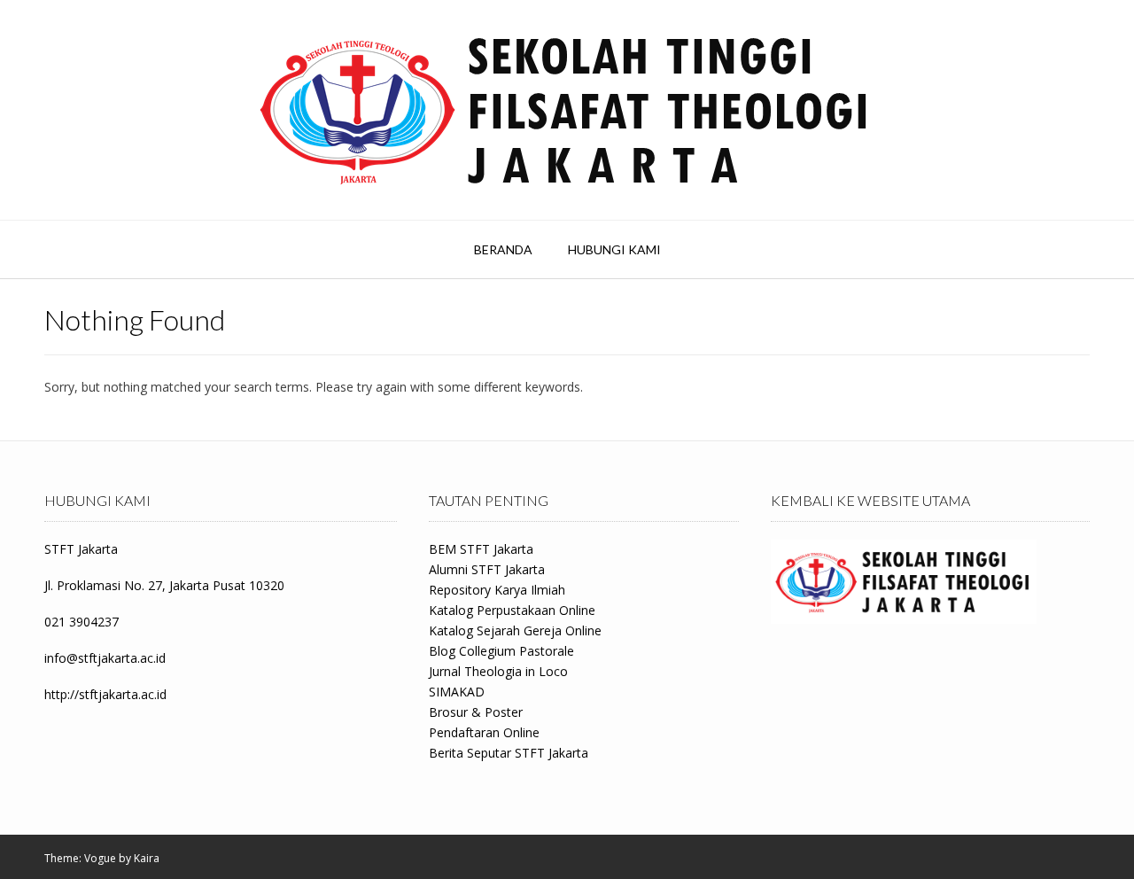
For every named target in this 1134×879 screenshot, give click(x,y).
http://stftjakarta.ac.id (105, 694)
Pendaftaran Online (484, 732)
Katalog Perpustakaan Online (512, 610)
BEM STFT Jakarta (481, 549)
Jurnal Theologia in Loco (498, 671)
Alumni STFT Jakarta (487, 569)
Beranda (503, 249)
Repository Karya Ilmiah (497, 589)
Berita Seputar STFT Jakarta (508, 752)
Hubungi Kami (614, 249)
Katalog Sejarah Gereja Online (515, 630)
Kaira (146, 858)
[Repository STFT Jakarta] (567, 110)
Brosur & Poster (476, 712)
